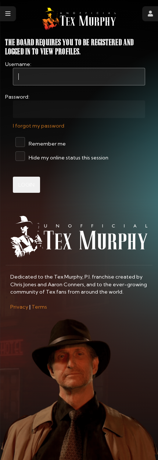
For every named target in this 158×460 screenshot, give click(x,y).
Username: (18, 64)
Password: (17, 96)
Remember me (47, 143)
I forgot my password (38, 125)
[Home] (79, 19)
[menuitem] (19, 306)
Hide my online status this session (68, 157)
